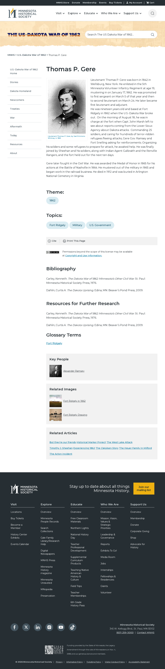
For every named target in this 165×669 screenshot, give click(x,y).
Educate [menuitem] (76, 504)
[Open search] (152, 13)
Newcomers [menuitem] (17, 100)
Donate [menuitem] (134, 524)
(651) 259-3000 (125, 632)
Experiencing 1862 (84, 448)
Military (77, 225)
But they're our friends (62, 442)
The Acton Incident (60, 453)
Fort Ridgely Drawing (75, 414)
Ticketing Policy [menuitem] (94, 662)
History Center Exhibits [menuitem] (19, 536)
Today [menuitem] (13, 135)
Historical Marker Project (91, 442)
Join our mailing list (144, 489)
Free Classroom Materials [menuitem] (79, 520)
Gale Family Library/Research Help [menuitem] (50, 541)
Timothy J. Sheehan (61, 448)
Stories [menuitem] (14, 82)
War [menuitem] (12, 117)
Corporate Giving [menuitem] (139, 531)
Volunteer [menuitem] (106, 592)
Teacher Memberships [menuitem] (78, 594)
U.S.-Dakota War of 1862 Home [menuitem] (24, 71)
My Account (135, 2)
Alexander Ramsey (73, 371)
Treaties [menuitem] (15, 108)
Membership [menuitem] (137, 518)
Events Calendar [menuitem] (20, 544)
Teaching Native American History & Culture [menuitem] (80, 575)
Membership (90, 2)
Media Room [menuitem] (108, 557)
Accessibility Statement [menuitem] (139, 662)
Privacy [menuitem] (59, 662)
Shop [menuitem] (133, 537)
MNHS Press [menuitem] (48, 560)
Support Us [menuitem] (138, 504)
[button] (60, 13)
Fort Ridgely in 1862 (74, 401)
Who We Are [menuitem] (110, 504)
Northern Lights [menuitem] (80, 528)
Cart (152, 2)
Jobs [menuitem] (103, 563)
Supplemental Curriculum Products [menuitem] (78, 560)
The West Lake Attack (119, 442)
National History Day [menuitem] (80, 536)
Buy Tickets (115, 2)
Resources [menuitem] (16, 144)
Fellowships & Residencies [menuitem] (108, 578)
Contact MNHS (145, 632)
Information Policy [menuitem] (74, 662)
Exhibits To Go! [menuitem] (109, 550)
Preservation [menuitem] (48, 595)
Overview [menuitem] (46, 511)
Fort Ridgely (57, 225)
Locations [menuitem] (16, 511)
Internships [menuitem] (107, 570)
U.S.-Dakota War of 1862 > (32, 55)
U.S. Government (100, 225)
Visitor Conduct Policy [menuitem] (115, 662)
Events (103, 2)
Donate (76, 2)
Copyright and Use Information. (83, 255)
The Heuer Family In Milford (135, 448)
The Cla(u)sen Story (107, 448)
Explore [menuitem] (46, 504)
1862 (52, 200)
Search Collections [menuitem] (47, 530)
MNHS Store (62, 2)
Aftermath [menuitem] (16, 126)
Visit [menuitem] (14, 504)
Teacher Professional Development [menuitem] (78, 547)
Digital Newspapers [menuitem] (48, 552)
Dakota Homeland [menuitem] (20, 91)
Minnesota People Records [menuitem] (50, 520)
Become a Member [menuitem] (16, 526)
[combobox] (121, 34)
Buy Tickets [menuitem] (17, 518)
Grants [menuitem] (104, 586)
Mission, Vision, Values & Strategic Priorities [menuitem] (109, 523)
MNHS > (12, 55)
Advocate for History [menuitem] (137, 546)
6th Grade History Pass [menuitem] (78, 604)
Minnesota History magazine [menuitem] (47, 570)
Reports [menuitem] (105, 544)
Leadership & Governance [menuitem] (108, 536)
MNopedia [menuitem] (46, 589)
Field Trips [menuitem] (76, 586)
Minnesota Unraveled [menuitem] (47, 581)
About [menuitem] (13, 153)
